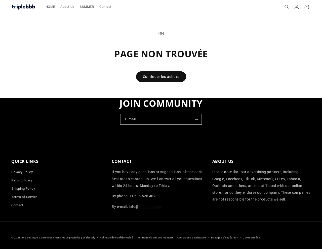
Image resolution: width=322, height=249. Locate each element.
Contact (17, 205)
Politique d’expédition (224, 237)
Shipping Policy (23, 188)
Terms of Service (24, 197)
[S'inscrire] (196, 119)
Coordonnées (251, 237)
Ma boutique (30, 237)
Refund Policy (22, 180)
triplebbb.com (150, 207)
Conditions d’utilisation (192, 237)
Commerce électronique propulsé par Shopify (67, 237)
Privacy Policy (22, 172)
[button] (287, 7)
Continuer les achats (161, 77)
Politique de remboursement (155, 237)
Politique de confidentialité (116, 237)
